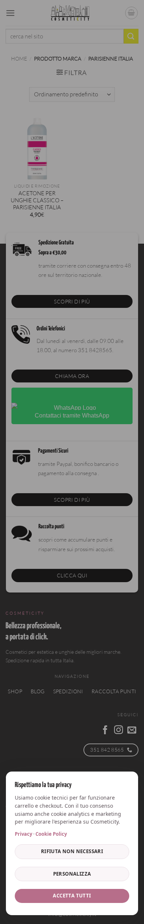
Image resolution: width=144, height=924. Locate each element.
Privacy (23, 834)
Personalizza (72, 873)
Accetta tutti (72, 895)
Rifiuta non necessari (72, 851)
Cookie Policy (51, 834)
